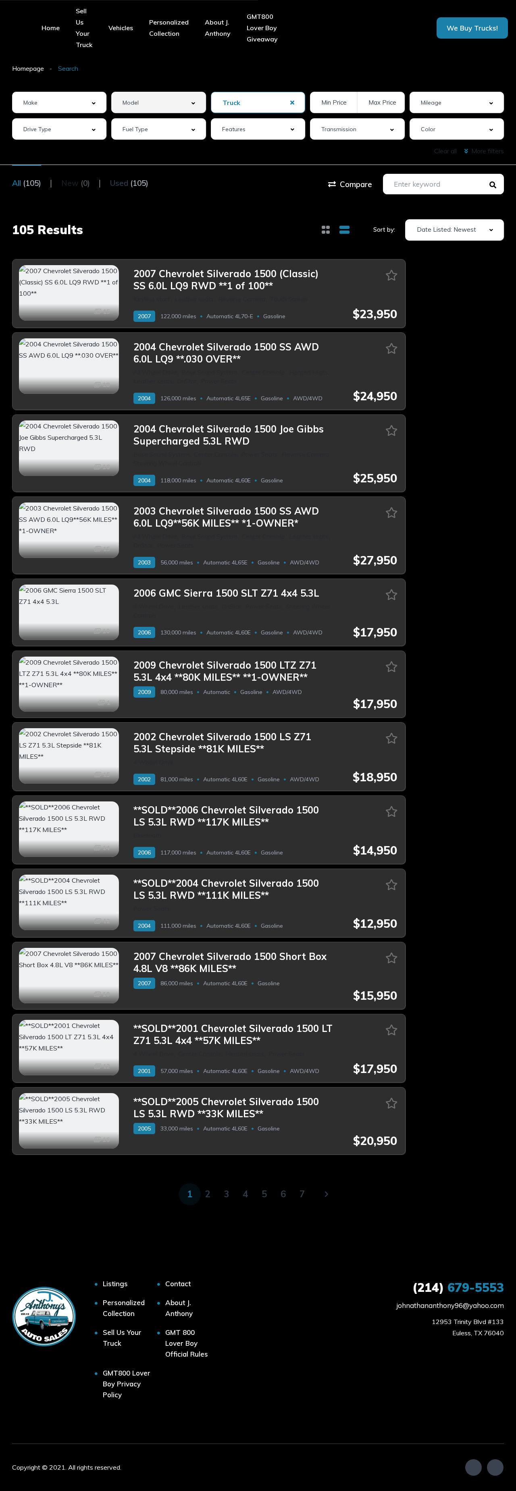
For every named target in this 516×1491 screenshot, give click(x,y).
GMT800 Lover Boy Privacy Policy (126, 1384)
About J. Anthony (218, 27)
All (26, 183)
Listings (115, 1283)
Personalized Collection (169, 27)
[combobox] (59, 102)
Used (129, 183)
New (75, 183)
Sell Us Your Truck (84, 28)
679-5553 (458, 1287)
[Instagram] (495, 1467)
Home (51, 28)
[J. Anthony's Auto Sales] (45, 1316)
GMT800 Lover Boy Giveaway (262, 28)
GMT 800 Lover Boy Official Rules (186, 1343)
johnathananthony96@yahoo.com (450, 1305)
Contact (178, 1283)
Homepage (28, 68)
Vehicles (120, 28)
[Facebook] (473, 1467)
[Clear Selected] (292, 102)
